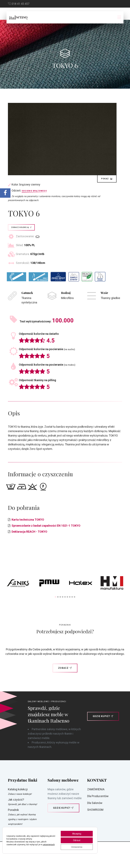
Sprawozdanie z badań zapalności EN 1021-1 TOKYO (46, 525)
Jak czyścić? (16, 799)
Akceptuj (76, 833)
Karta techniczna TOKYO (28, 519)
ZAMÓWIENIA (95, 789)
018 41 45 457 (20, 3)
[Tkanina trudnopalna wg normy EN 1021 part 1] (16, 277)
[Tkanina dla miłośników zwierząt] (100, 277)
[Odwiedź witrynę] (18, 583)
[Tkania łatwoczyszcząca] (58, 277)
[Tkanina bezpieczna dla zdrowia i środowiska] (87, 277)
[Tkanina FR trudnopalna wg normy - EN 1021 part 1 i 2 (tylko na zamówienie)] (38, 277)
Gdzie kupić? (101, 716)
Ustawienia (76, 847)
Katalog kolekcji (18, 789)
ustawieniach (49, 844)
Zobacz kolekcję (20, 227)
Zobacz (63, 668)
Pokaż (105, 179)
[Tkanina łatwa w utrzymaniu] (73, 277)
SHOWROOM (95, 809)
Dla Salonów (94, 803)
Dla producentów (98, 796)
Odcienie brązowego (34, 191)
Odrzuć (76, 840)
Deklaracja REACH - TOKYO (29, 531)
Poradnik (13, 810)
